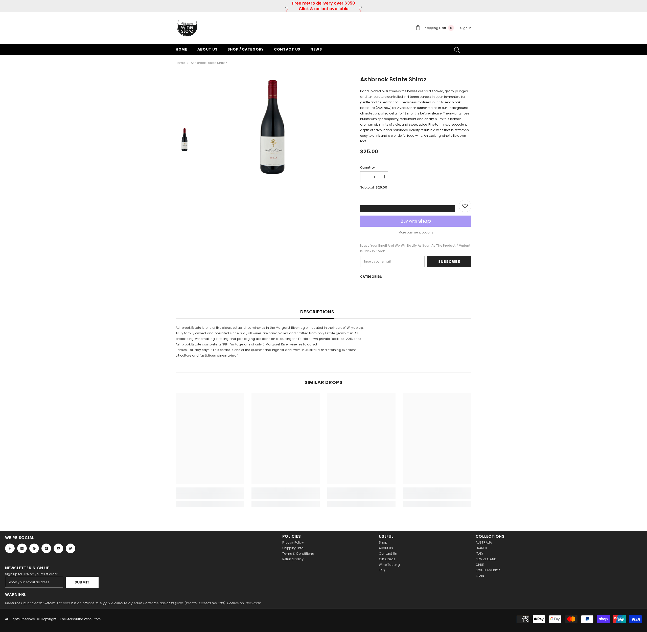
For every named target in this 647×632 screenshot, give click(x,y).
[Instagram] (22, 548)
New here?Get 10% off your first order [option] (323, 6)
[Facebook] (10, 548)
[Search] (457, 49)
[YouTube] (58, 548)
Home (180, 63)
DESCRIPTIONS (317, 312)
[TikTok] (46, 548)
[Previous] (286, 6)
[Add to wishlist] (465, 206)
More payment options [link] (416, 232)
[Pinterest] (34, 548)
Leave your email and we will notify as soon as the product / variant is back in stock (415, 248)
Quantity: (368, 167)
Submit (82, 582)
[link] (210, 496)
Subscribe (449, 261)
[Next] (360, 6)
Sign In (465, 28)
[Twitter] (70, 548)
